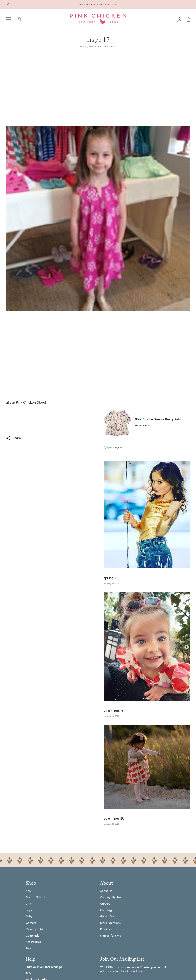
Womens (31, 923)
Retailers (106, 929)
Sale (28, 948)
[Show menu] (8, 19)
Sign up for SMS (110, 935)
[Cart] (188, 19)
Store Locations (110, 923)
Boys (29, 910)
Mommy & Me (35, 929)
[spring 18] (147, 514)
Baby (29, 916)
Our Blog (106, 910)
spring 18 (110, 578)
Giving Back (108, 916)
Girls (29, 903)
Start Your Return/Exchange (44, 967)
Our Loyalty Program (114, 897)
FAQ (28, 973)
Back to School (35, 897)
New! (29, 891)
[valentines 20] (147, 646)
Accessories (33, 942)
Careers (105, 903)
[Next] (188, 4)
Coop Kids (32, 935)
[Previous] (8, 4)
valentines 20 (114, 711)
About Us (106, 891)
